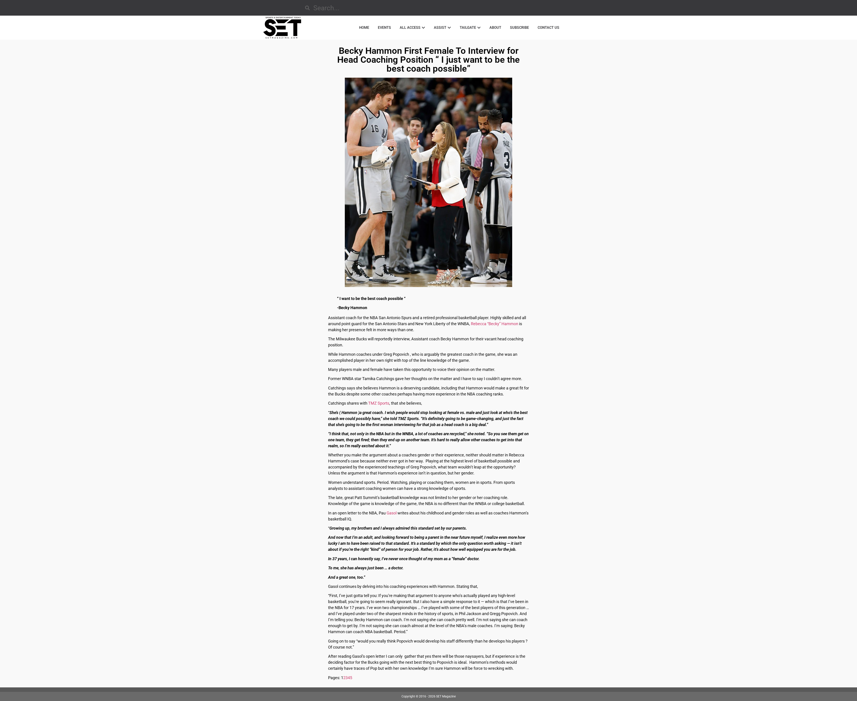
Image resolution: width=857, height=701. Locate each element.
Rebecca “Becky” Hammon (494, 323)
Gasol (392, 513)
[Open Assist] (449, 27)
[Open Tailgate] (479, 27)
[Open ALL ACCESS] (423, 27)
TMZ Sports (378, 403)
